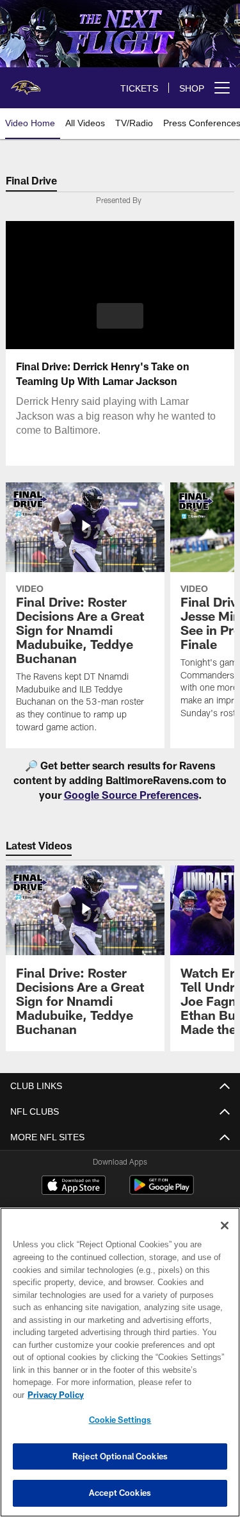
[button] (120, 316)
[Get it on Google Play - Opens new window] (161, 1191)
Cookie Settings (120, 1419)
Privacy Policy (154, 1395)
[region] (120, 1368)
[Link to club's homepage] (25, 82)
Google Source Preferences (131, 795)
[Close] (225, 1238)
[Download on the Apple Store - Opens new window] (73, 1186)
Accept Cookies (120, 1493)
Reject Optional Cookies (120, 1456)
